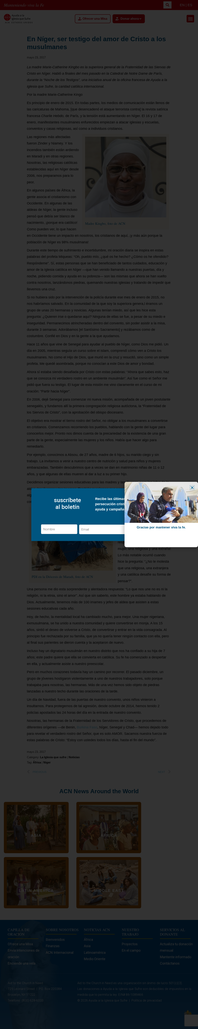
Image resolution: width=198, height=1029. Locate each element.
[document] (99, 514)
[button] (192, 488)
